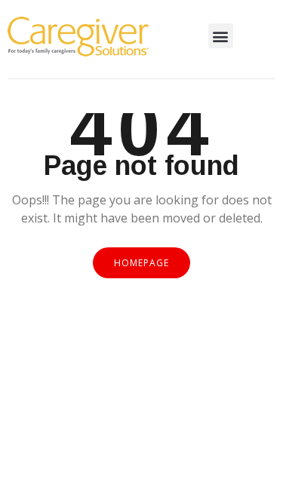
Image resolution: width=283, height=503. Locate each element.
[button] (220, 35)
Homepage (141, 262)
